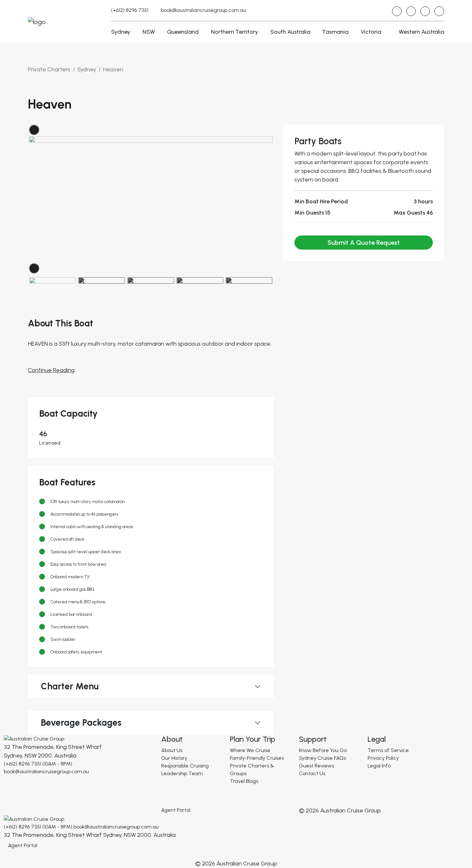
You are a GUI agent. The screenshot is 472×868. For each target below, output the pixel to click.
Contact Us (312, 773)
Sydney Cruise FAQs (322, 758)
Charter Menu (70, 686)
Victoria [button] (371, 31)
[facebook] (411, 11)
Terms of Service (388, 750)
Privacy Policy (383, 758)
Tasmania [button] (335, 31)
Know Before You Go (323, 750)
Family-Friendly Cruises (257, 758)
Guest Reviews (316, 766)
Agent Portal (175, 810)
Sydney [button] (120, 31)
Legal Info (379, 766)
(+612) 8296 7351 (129, 10)
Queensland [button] (183, 31)
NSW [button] (149, 31)
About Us (171, 750)
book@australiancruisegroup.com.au (203, 10)
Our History (174, 758)
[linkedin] (439, 11)
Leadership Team (182, 773)
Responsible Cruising (185, 766)
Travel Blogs (244, 781)
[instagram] (397, 11)
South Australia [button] (290, 31)
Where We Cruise (250, 750)
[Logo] (34, 738)
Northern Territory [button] (234, 31)
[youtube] (425, 11)
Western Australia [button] (421, 31)
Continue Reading (51, 370)
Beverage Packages (81, 722)
